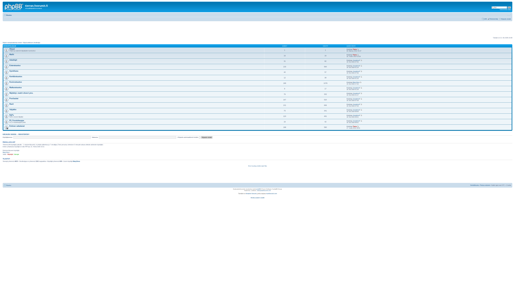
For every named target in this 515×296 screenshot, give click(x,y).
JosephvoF (356, 60)
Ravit (11, 104)
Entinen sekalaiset (17, 126)
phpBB (258, 189)
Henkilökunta (474, 185)
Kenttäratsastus (15, 76)
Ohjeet (12, 49)
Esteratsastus (15, 65)
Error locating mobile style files (257, 166)
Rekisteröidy (494, 19)
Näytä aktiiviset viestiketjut (31, 42)
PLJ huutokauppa (16, 121)
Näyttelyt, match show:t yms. (21, 93)
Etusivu (9, 15)
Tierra (355, 49)
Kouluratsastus (15, 82)
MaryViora (356, 82)
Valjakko (12, 110)
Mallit (11, 54)
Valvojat (16, 154)
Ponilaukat (13, 99)
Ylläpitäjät (10, 154)
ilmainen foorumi (251, 193)
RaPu (11, 115)
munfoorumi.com (271, 193)
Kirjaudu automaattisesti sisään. (188, 137)
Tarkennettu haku (505, 9)
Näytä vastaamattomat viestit (12, 42)
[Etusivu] (14, 6)
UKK (485, 19)
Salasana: (95, 137)
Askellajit (13, 60)
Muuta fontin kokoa (509, 14)
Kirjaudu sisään (506, 19)
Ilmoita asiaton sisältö (257, 197)
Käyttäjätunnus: (8, 137)
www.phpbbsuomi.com (264, 190)
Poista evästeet (485, 185)
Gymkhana (13, 71)
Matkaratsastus (15, 87)
